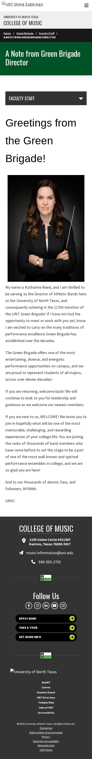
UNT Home (46, 749)
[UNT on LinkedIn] (46, 605)
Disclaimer (46, 728)
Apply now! (27, 618)
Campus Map (46, 702)
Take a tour (28, 628)
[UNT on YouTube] (54, 605)
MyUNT (46, 682)
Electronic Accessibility (46, 741)
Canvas (46, 687)
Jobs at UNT (46, 707)
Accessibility (46, 712)
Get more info (30, 637)
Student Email (46, 692)
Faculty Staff (46, 33)
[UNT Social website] (63, 605)
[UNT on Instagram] (37, 605)
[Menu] (86, 5)
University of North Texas (21, 17)
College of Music (23, 22)
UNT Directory (46, 697)
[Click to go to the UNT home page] (22, 5)
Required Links (46, 745)
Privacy (46, 736)
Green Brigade (25, 33)
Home (7, 33)
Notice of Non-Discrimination (46, 732)
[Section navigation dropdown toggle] (81, 98)
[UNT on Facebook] (28, 605)
